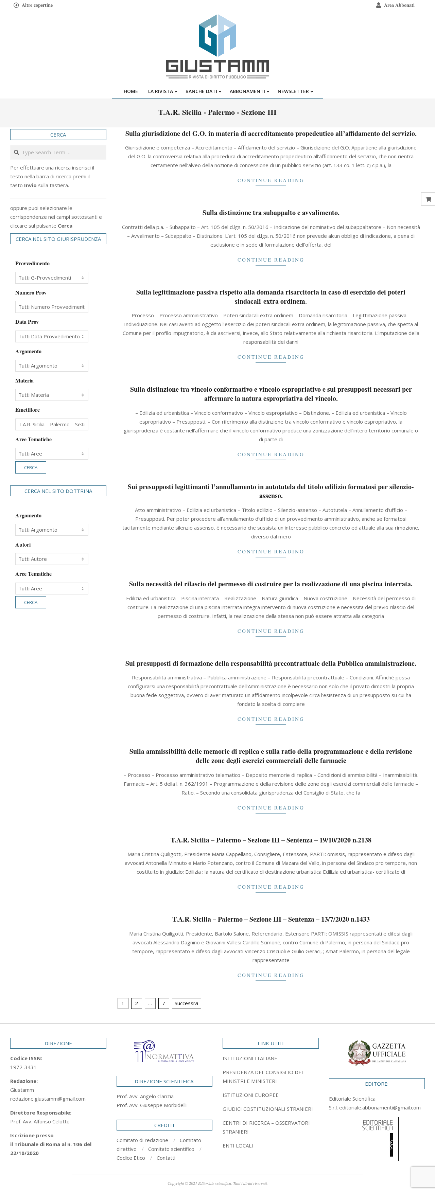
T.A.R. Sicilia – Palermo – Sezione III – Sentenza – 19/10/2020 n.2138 (271, 840)
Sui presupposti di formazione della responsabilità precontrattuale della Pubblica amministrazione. (270, 663)
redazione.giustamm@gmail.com (48, 1098)
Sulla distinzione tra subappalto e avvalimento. (271, 212)
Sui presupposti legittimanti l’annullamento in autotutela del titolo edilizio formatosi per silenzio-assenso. (271, 491)
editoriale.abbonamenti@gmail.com (380, 1107)
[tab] (271, 1076)
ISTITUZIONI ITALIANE (250, 1058)
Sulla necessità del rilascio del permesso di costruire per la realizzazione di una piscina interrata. (271, 584)
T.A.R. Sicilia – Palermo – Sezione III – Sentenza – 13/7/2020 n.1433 (271, 919)
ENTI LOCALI (238, 1145)
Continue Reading (271, 180)
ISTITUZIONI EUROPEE (251, 1094)
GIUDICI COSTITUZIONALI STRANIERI (268, 1108)
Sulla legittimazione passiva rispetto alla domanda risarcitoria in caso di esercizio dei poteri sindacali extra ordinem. (270, 296)
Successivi (186, 1003)
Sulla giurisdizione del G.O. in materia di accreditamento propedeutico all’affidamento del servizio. (271, 133)
